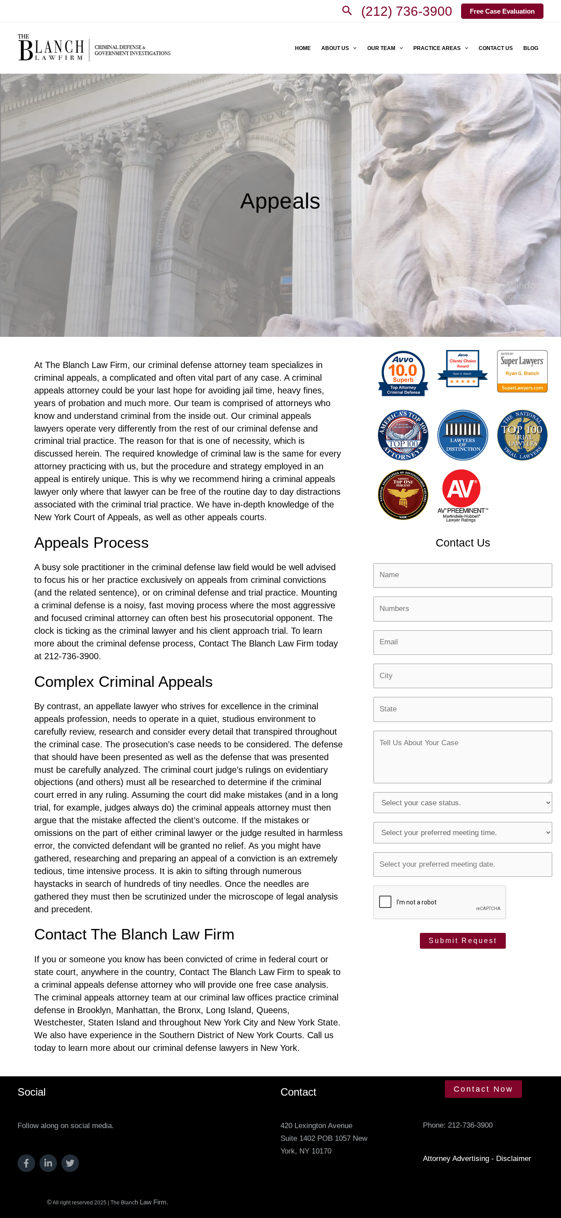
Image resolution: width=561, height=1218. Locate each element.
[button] (347, 11)
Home (303, 48)
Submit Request (463, 940)
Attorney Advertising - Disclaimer (477, 1158)
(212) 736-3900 (406, 11)
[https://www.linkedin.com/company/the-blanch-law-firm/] (48, 1163)
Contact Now (483, 1089)
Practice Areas (437, 48)
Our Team (381, 48)
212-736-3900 (470, 1125)
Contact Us (496, 48)
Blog (530, 48)
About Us (335, 48)
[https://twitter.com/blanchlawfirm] (70, 1163)
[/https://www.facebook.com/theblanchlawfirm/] (26, 1163)
